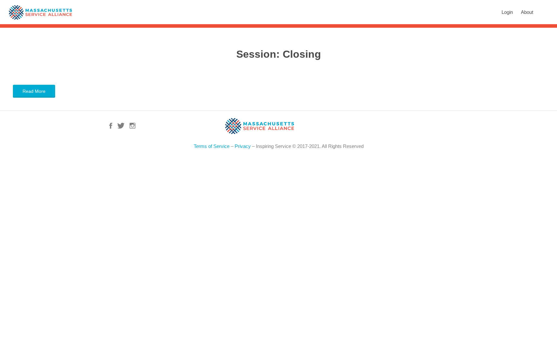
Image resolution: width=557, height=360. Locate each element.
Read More (34, 91)
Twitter (120, 126)
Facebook (110, 126)
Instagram (132, 126)
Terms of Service (212, 146)
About (527, 12)
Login (507, 12)
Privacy (243, 146)
